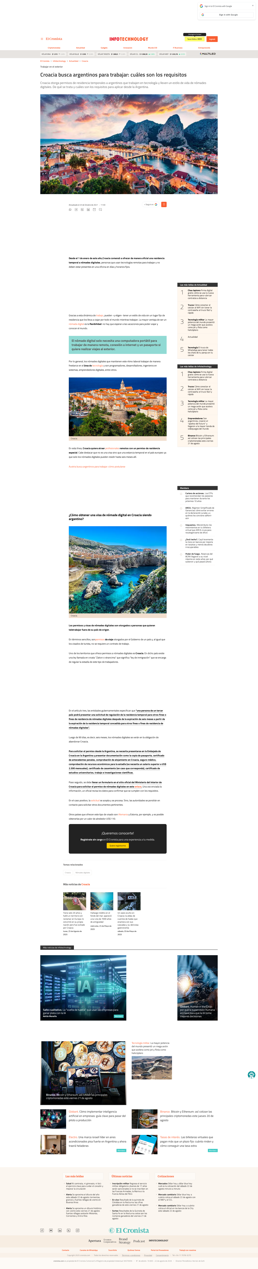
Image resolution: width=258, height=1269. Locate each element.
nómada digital (76, 324)
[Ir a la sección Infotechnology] (129, 39)
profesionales (112, 448)
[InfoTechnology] (159, 1241)
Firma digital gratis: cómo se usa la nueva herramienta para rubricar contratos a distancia (201, 294)
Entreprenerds (204, 47)
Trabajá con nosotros (187, 1250)
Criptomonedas (54, 47)
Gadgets (104, 47)
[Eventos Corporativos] (110, 1241)
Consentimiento (162, 1255)
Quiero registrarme (118, 845)
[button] (251, 1075)
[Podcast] (139, 1241)
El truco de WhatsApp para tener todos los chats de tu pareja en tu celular (200, 351)
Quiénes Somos (134, 1250)
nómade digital (85, 340)
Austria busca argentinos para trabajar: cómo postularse (97, 466)
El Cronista (44, 61)
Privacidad (148, 1255)
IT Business (177, 47)
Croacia (85, 61)
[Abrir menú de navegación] (42, 39)
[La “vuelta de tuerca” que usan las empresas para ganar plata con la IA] (83, 988)
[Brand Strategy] (125, 1241)
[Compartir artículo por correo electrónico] (94, 210)
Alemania (123, 814)
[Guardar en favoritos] (164, 204)
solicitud (95, 800)
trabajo (99, 315)
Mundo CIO (152, 47)
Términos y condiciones (131, 1255)
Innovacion (127, 47)
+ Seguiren (152, 205)
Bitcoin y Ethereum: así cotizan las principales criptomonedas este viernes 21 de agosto (201, 439)
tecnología (97, 365)
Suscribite (112, 1250)
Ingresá (212, 39)
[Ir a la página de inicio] (54, 38)
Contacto (65, 1250)
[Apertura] (94, 1241)
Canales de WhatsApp (89, 1250)
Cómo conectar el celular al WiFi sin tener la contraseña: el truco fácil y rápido (200, 309)
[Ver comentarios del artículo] (100, 210)
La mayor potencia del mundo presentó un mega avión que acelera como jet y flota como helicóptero (201, 324)
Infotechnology (59, 61)
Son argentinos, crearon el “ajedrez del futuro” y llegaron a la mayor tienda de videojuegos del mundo (201, 423)
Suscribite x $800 (194, 39)
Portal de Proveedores (160, 1250)
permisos (100, 639)
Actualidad (80, 47)
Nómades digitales (83, 872)
